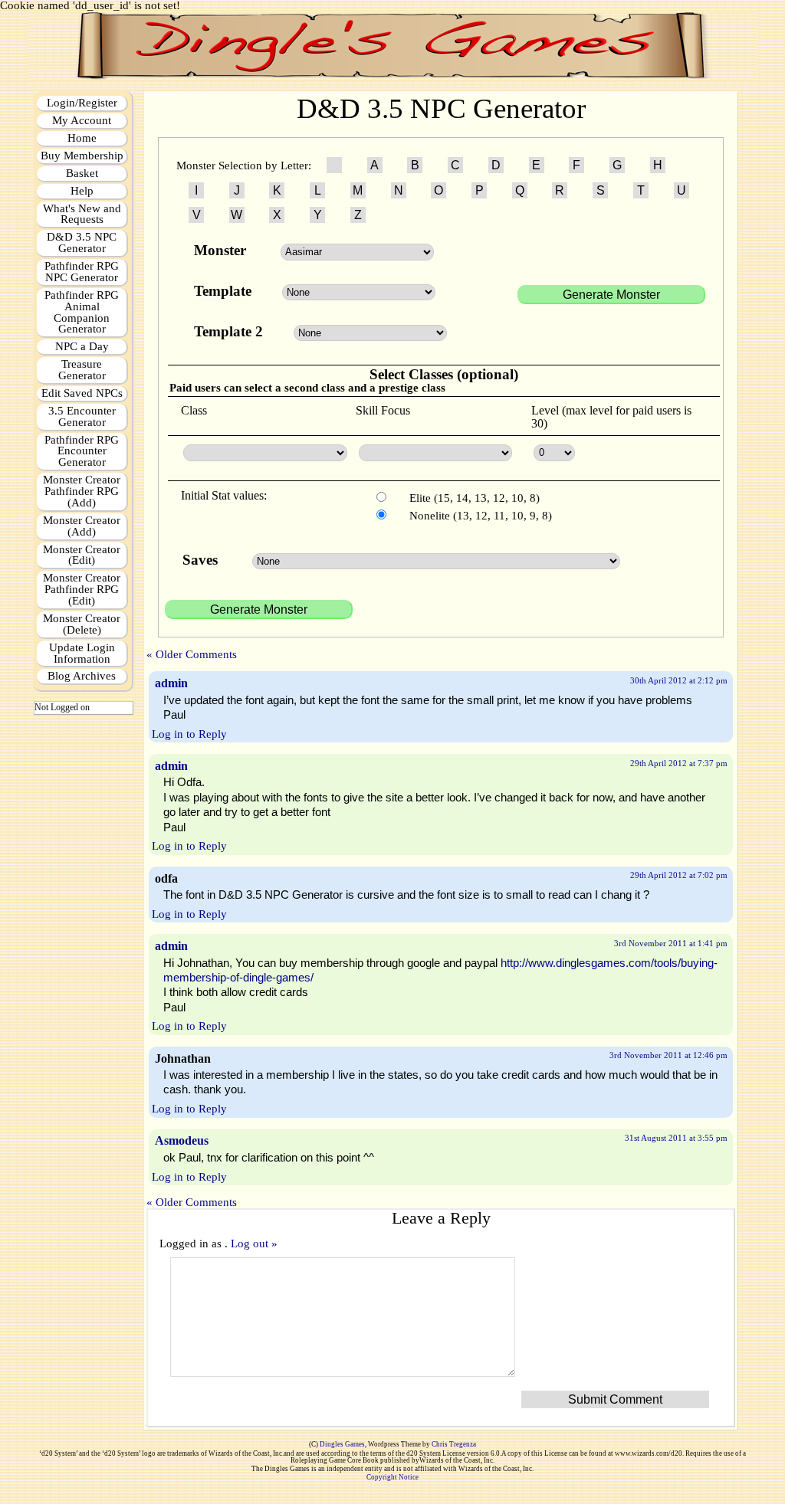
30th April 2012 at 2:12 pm (679, 680)
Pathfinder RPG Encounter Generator (81, 451)
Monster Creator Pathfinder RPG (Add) (81, 491)
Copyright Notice (392, 1477)
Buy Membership (82, 155)
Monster (222, 250)
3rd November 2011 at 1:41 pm (671, 943)
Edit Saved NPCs (82, 393)
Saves (202, 560)
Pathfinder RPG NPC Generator (81, 271)
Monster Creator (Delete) (81, 624)
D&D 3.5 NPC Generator (82, 242)
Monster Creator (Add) (81, 526)
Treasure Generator (82, 370)
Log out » (254, 1243)
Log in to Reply (189, 734)
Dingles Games (342, 1444)
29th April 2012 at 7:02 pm (679, 875)
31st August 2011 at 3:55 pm (676, 1137)
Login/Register (82, 103)
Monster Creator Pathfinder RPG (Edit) (81, 589)
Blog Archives (82, 676)
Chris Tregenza (454, 1444)
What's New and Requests (82, 214)
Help (82, 191)
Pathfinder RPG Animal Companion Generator (81, 312)
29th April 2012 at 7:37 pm (679, 763)
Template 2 (228, 331)
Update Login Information (82, 653)
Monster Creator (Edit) (81, 555)
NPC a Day (82, 346)
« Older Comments (191, 654)
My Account (81, 120)
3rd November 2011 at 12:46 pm (668, 1055)
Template (222, 291)
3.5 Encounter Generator (82, 416)
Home (82, 138)
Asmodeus (182, 1140)
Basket (82, 173)
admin (171, 683)
